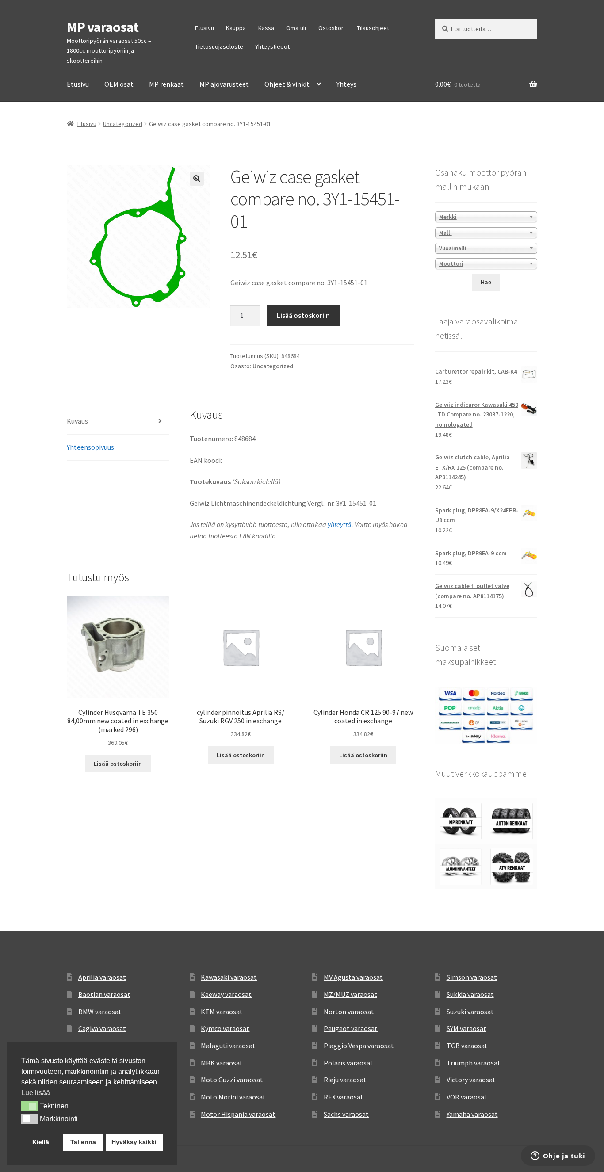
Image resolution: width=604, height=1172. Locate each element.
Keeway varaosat (226, 994)
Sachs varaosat (346, 1114)
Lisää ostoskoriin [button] (118, 763)
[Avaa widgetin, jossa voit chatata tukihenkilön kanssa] (557, 1156)
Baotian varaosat (104, 994)
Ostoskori (331, 28)
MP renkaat (166, 84)
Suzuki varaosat (470, 1011)
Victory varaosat (471, 1079)
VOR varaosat (467, 1096)
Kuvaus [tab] (77, 420)
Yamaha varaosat (472, 1114)
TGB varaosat (467, 1045)
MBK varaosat (222, 1062)
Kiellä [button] (40, 1141)
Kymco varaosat (225, 1028)
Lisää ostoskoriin (303, 315)
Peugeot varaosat (351, 1028)
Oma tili (296, 28)
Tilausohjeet (373, 28)
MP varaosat (102, 27)
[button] (197, 179)
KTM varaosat (222, 1011)
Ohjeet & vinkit (287, 84)
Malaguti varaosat (228, 1045)
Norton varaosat (349, 1011)
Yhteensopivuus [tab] (90, 447)
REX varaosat (343, 1096)
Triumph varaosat (474, 1062)
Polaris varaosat (348, 1062)
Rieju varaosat (345, 1079)
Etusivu (204, 28)
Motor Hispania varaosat (238, 1114)
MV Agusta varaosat (353, 977)
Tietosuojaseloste (219, 46)
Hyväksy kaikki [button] (134, 1141)
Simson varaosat (472, 977)
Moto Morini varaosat (233, 1096)
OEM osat (119, 84)
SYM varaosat (466, 1028)
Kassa (266, 28)
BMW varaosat (100, 1011)
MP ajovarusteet (224, 84)
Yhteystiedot (272, 46)
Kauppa (236, 28)
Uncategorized (122, 124)
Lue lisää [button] (35, 1092)
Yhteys (346, 84)
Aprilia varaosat (102, 977)
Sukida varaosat (470, 994)
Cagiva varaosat (102, 1028)
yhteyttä (340, 524)
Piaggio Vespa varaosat (359, 1045)
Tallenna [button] (83, 1141)
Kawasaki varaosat (229, 977)
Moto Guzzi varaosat (232, 1079)
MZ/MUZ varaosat (350, 994)
